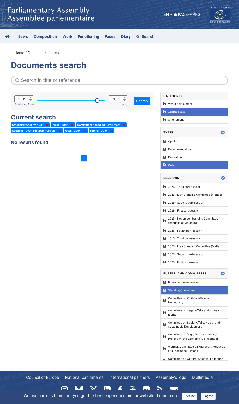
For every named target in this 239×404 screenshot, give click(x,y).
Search (148, 36)
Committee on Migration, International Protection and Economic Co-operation (193, 336)
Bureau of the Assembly (183, 282)
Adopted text (176, 111)
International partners (129, 377)
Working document (180, 103)
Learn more (167, 395)
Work (67, 36)
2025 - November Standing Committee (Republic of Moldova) (193, 220)
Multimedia (202, 377)
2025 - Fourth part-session (185, 230)
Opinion (173, 141)
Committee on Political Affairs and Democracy (190, 300)
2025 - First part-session (184, 262)
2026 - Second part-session (186, 202)
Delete (46, 125)
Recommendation (179, 149)
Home (19, 52)
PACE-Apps (189, 14)
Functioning (88, 36)
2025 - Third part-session (184, 238)
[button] (223, 132)
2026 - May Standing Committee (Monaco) (196, 194)
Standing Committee (181, 290)
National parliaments (84, 377)
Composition (45, 36)
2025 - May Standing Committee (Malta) (194, 246)
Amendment (176, 119)
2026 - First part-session (184, 210)
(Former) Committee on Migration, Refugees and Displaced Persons (196, 349)
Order (171, 165)
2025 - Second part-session (186, 254)
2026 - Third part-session (184, 186)
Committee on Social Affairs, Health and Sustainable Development (194, 324)
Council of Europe (42, 377)
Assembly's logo (171, 377)
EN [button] (166, 14)
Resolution (175, 157)
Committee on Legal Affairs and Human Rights (193, 312)
